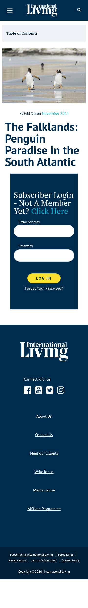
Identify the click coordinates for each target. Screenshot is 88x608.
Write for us (44, 471)
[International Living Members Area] (45, 10)
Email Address (29, 222)
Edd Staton (32, 113)
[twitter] (49, 392)
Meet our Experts (44, 453)
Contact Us (44, 434)
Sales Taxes (65, 555)
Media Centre (44, 490)
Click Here (49, 211)
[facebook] (27, 392)
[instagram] (60, 392)
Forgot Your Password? (44, 288)
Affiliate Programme (44, 508)
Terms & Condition (44, 560)
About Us (44, 416)
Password (26, 246)
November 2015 (55, 113)
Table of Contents (22, 33)
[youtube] (38, 392)
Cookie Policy (70, 560)
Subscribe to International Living (31, 555)
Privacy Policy (18, 560)
